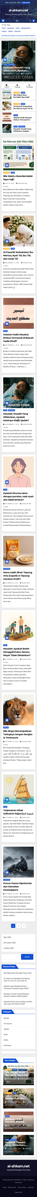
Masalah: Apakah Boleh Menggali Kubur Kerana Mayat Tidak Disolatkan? (17, 652)
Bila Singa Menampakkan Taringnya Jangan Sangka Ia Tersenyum (17, 734)
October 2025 (9, 948)
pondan (10, 31)
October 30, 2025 (13, 74)
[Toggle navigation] (17, 20)
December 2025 (10, 943)
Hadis (15, 115)
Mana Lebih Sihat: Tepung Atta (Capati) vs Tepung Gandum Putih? (17, 575)
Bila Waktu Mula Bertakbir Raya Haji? (21, 96)
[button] (30, 20)
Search (27, 957)
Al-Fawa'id (17, 92)
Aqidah (6, 1029)
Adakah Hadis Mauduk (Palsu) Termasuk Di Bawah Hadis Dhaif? (22, 120)
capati (17, 28)
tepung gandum (25, 28)
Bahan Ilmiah (12, 1187)
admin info (26, 583)
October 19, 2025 (11, 817)
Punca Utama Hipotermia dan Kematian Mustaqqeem (17, 886)
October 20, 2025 (11, 659)
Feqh (6, 64)
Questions (31, 1187)
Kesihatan (22, 126)
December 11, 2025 (12, 345)
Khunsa (4, 31)
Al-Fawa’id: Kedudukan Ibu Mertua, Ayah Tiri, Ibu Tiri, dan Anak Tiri (23, 108)
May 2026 (7, 937)
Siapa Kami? (18, 1192)
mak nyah (17, 31)
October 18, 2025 (11, 894)
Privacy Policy (22, 1187)
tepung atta (10, 28)
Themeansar (18, 1182)
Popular (17, 87)
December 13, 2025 (12, 262)
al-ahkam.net (18, 10)
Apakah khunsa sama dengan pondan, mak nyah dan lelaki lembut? (19, 70)
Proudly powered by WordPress (12, 1180)
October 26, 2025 (11, 583)
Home (5, 1187)
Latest (6, 87)
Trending (29, 87)
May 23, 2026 (10, 183)
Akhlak (6, 727)
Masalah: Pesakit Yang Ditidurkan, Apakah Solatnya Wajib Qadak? (22, 131)
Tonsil (3, 28)
